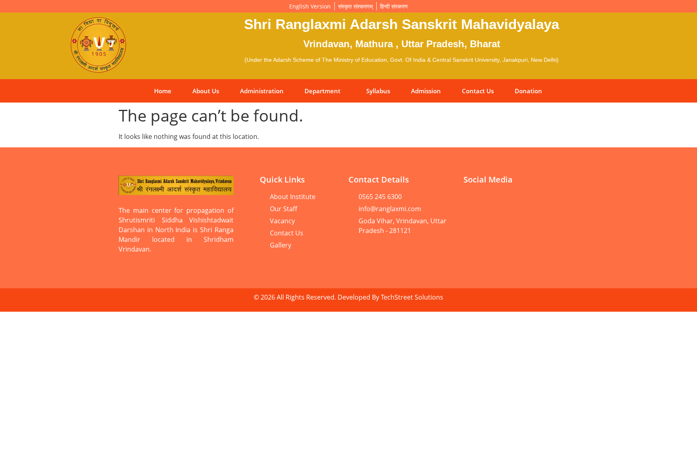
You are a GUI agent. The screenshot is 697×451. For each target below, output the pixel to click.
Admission (426, 91)
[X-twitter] (473, 224)
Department (322, 91)
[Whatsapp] (534, 202)
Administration (262, 91)
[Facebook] (504, 202)
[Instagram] (564, 202)
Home (162, 91)
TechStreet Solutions (412, 297)
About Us (205, 91)
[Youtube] (473, 202)
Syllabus (378, 91)
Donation (528, 91)
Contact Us (478, 91)
